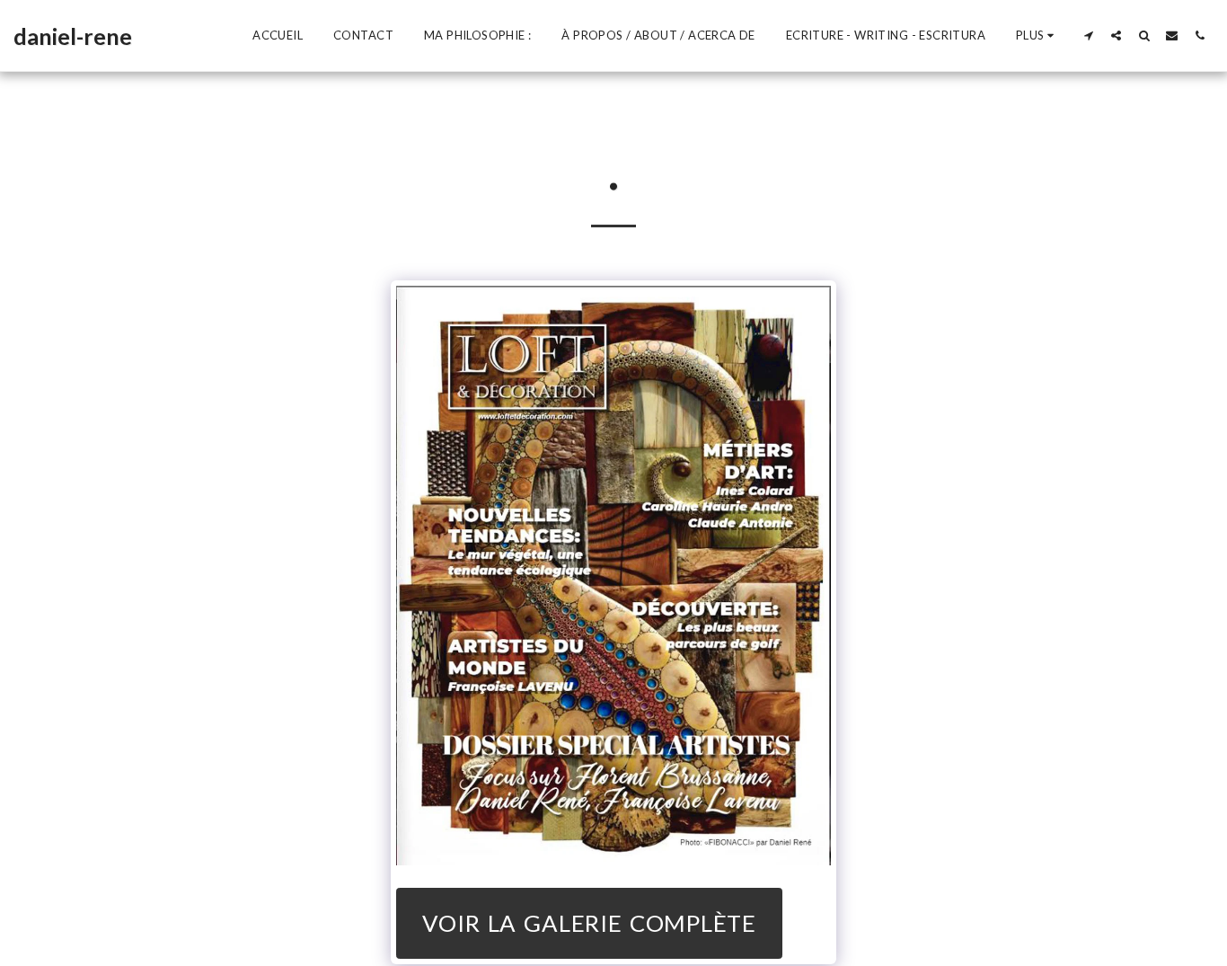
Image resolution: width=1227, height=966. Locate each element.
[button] (1088, 35)
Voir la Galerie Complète (589, 922)
